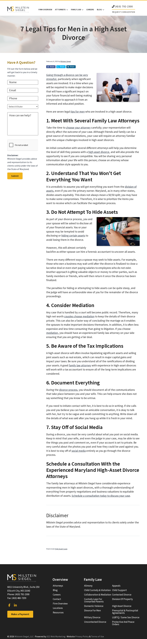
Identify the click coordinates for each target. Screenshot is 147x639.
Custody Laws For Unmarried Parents (94, 600)
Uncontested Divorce (95, 621)
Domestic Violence (93, 606)
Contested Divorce (121, 594)
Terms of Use (97, 636)
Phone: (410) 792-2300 (18, 594)
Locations (58, 608)
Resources (58, 612)
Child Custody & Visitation (97, 590)
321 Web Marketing (56, 636)
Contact (57, 599)
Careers (57, 594)
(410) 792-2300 (124, 6)
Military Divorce (92, 617)
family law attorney (80, 365)
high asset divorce (98, 152)
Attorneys (58, 585)
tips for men (77, 111)
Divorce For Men (92, 610)
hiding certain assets (73, 235)
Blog (55, 590)
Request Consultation (123, 12)
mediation (52, 333)
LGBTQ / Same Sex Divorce (125, 617)
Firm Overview (60, 603)
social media (78, 450)
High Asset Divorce (121, 606)
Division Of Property (122, 599)
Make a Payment (20, 614)
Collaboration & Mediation (97, 594)
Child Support (119, 590)
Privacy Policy (82, 636)
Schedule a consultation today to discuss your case (101, 495)
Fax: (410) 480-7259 (16, 598)
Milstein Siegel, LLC (24, 636)
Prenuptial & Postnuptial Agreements (125, 611)
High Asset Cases (61, 549)
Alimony (88, 585)
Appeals (116, 585)
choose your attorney (78, 127)
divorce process (68, 390)
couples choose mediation (79, 316)
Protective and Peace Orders (123, 623)
